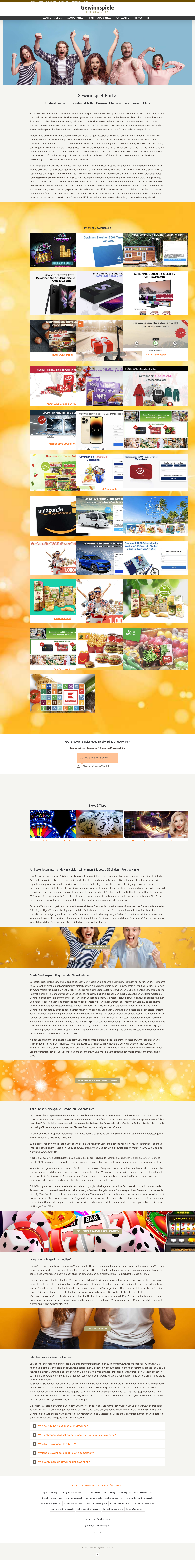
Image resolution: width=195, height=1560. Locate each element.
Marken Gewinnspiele (98, 1526)
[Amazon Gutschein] (62, 519)
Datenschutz (109, 1548)
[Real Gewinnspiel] (62, 647)
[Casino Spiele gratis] (62, 251)
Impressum (101, 1548)
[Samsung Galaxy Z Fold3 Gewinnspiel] (62, 295)
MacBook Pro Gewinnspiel (62, 444)
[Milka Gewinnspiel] (109, 386)
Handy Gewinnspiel (73, 1498)
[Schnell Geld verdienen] (62, 558)
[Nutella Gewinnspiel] (62, 336)
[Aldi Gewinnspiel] (155, 559)
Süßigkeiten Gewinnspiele (88, 1509)
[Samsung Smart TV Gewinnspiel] (155, 294)
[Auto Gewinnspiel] (109, 558)
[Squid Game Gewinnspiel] (155, 389)
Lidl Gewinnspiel (109, 489)
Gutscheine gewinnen (52, 1498)
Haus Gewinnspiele (93, 1498)
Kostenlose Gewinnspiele (97, 1519)
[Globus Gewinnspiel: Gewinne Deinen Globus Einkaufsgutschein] (155, 429)
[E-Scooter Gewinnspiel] (109, 344)
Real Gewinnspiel (62, 669)
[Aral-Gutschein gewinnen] (109, 251)
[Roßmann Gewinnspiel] (155, 604)
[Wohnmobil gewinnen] (109, 514)
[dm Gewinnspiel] (62, 597)
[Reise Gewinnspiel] (155, 516)
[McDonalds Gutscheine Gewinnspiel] (109, 650)
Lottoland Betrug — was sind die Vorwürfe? (109, 841)
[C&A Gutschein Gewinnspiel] (155, 471)
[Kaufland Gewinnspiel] (62, 697)
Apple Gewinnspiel (51, 1492)
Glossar (97, 1532)
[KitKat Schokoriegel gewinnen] (62, 383)
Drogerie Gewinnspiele (120, 1492)
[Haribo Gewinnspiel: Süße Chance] (62, 475)
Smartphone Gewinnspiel (143, 1503)
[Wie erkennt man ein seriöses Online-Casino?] (155, 824)
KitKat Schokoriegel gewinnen (62, 404)
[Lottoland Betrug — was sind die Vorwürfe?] (109, 824)
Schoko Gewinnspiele (119, 1503)
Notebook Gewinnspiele (96, 1503)
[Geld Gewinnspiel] (109, 605)
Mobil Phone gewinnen (51, 1503)
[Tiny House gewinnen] (155, 251)
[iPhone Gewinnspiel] (109, 433)
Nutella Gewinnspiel (62, 355)
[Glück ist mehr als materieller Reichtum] (62, 824)
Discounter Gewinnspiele (96, 1492)
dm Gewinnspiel (62, 619)
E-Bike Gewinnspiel (156, 355)
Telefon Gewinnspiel (135, 1509)
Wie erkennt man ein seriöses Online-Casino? (155, 841)
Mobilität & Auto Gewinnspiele (139, 1498)
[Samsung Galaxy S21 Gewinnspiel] (109, 294)
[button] (148, 18)
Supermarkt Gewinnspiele (62, 1509)
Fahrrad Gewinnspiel (143, 1492)
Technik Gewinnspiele (113, 1509)
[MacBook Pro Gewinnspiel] (62, 425)
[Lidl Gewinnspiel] (109, 470)
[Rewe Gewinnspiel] (155, 652)
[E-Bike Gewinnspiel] (155, 335)
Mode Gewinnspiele (73, 1503)
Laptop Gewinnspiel (114, 1498)
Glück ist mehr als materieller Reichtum (62, 841)
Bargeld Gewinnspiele (72, 1492)
